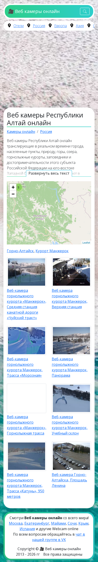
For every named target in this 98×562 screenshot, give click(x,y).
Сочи (72, 523)
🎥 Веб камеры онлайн (33, 11)
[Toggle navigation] (85, 11)
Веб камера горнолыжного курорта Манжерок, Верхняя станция (70, 298)
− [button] (13, 194)
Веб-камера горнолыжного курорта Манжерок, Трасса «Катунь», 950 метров (25, 485)
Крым (83, 523)
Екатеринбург (36, 523)
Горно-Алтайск (20, 250)
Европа (60, 25)
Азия (80, 25)
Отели (18, 25)
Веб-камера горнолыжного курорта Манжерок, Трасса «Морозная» (25, 367)
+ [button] (13, 187)
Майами (58, 523)
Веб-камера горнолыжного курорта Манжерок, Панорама (70, 367)
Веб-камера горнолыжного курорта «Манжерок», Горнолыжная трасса (26, 425)
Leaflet (86, 242)
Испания (27, 528)
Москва (16, 523)
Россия (39, 25)
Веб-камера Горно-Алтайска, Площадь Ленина (69, 480)
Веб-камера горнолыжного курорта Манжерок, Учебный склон (70, 425)
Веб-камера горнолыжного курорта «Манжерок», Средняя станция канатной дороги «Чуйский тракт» (26, 304)
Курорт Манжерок (52, 250)
